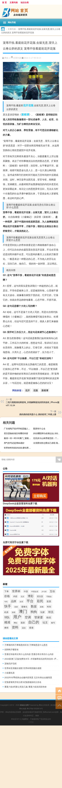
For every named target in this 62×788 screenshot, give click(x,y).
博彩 (30, 596)
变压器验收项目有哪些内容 (16, 433)
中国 (26, 591)
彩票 (49, 601)
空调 (28, 617)
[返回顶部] (59, 705)
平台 (30, 600)
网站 (15, 623)
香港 (31, 627)
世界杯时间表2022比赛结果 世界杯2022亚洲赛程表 (18, 447)
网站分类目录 (44, 705)
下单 (6, 591)
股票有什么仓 (39, 428)
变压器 (40, 596)
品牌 (13, 601)
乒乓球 (44, 591)
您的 (16, 607)
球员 (50, 612)
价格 (7, 596)
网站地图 (22, 708)
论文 (45, 622)
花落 (30, 105)
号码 (5, 601)
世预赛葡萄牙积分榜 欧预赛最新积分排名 (22, 682)
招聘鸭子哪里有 (11, 649)
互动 (52, 591)
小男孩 (31, 722)
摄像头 (24, 606)
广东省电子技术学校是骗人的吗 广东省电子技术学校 (18, 428)
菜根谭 (25, 114)
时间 (49, 606)
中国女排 (34, 591)
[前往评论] (59, 698)
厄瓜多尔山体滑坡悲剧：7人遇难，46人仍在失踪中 (47, 438)
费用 (6, 627)
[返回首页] (59, 690)
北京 (22, 596)
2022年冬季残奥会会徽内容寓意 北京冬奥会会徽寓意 (28, 677)
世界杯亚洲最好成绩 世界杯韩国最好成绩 (22, 668)
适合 (24, 627)
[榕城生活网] (31, 12)
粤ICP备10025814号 (35, 708)
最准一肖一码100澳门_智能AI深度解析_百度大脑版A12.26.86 (18, 438)
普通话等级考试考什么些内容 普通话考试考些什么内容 (28, 654)
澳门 (23, 611)
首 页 (4, 2)
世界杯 (16, 591)
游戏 (13, 612)
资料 (15, 627)
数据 (34, 606)
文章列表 (14, 2)
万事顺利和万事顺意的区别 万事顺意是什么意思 (25, 644)
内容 (15, 596)
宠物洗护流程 (10, 663)
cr (10, 58)
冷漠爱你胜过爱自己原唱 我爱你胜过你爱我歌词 (47, 442)
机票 (6, 612)
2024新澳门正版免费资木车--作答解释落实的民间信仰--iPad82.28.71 (31, 658)
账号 (53, 622)
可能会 (49, 596)
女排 (21, 601)
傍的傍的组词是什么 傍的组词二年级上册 (37, 414)
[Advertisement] (31, 756)
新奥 (42, 607)
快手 (7, 606)
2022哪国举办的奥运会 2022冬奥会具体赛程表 (47, 433)
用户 (17, 616)
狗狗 (34, 611)
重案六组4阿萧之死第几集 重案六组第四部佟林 (25, 686)
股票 (23, 622)
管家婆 (38, 617)
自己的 (33, 621)
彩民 (40, 601)
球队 (7, 617)
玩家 (42, 612)
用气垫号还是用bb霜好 (14, 442)
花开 (25, 105)
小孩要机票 (9, 672)
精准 (7, 622)
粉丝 (48, 617)
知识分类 (25, 2)
